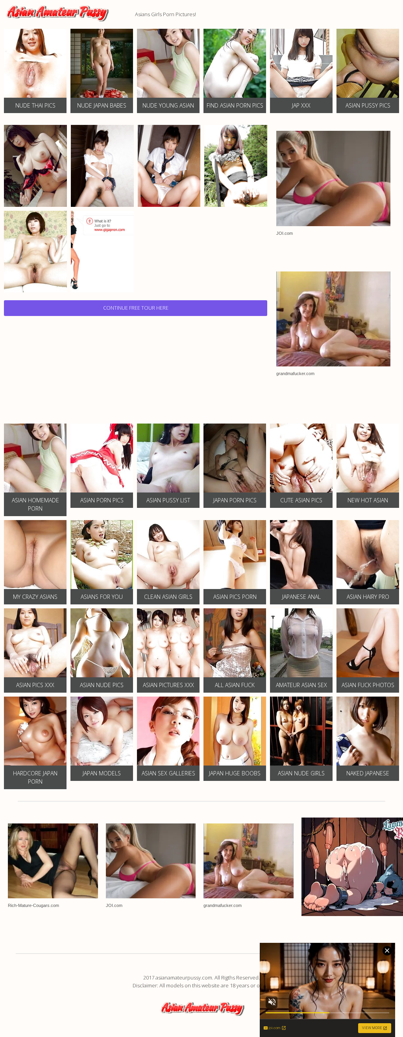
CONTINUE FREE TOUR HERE (135, 307)
